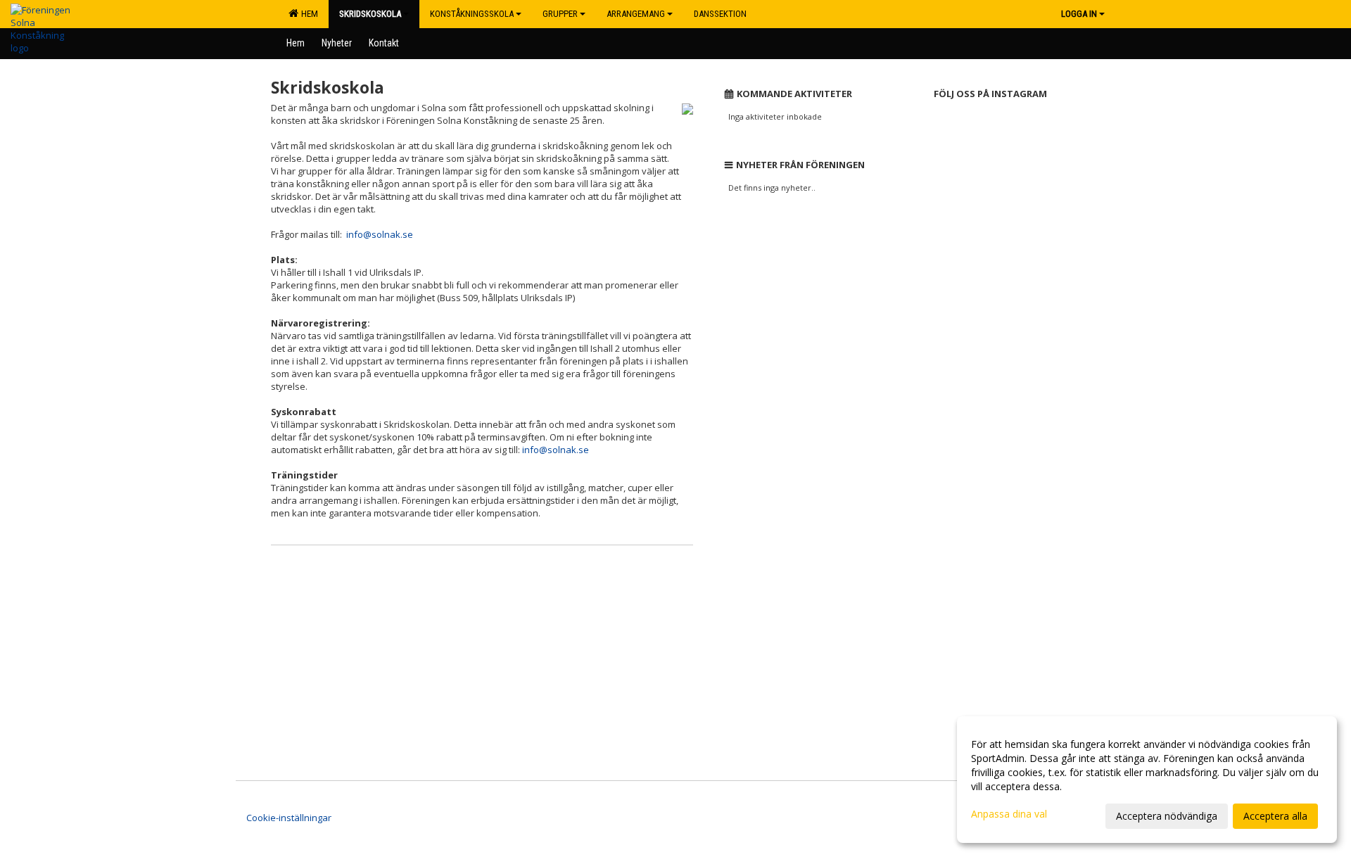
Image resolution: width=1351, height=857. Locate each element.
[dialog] (1147, 779)
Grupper (560, 13)
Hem (307, 13)
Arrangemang (636, 13)
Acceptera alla (1275, 816)
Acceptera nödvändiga (1166, 816)
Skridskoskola (370, 13)
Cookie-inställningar (288, 817)
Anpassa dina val (1009, 814)
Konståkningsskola (472, 13)
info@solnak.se (379, 234)
